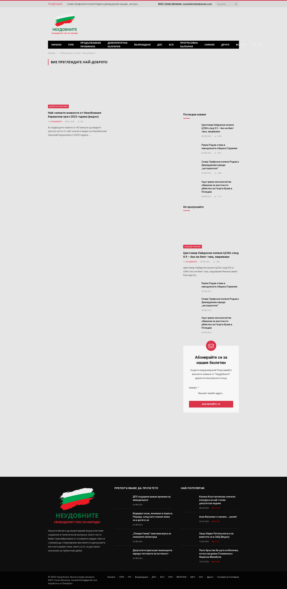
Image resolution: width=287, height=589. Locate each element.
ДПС (159, 44)
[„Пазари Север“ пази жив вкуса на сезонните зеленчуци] (122, 537)
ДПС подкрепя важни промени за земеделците (152, 498)
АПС (201, 577)
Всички (241, 44)
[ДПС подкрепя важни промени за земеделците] (122, 500)
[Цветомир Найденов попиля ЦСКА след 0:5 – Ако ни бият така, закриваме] (190, 128)
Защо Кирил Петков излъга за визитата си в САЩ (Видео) (216, 535)
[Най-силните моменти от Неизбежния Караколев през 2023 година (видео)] (78, 90)
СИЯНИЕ (209, 44)
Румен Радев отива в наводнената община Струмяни (219, 147)
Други (225, 44)
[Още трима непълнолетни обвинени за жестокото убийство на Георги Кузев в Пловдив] (190, 185)
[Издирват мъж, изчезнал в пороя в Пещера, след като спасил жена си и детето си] (122, 517)
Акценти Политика (58, 106)
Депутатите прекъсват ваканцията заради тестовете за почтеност (152, 552)
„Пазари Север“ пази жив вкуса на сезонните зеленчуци (152, 535)
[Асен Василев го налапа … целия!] (188, 520)
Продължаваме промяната (90, 45)
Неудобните (56, 122)
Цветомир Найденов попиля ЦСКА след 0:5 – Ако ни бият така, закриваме (217, 128)
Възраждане (142, 44)
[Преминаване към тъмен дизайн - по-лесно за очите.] (254, 45)
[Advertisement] (196, 23)
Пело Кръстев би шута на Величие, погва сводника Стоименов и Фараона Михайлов (219, 553)
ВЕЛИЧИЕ (182, 577)
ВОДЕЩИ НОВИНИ (193, 247)
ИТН (170, 577)
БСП (171, 44)
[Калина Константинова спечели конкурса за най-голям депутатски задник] (188, 500)
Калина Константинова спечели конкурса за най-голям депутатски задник (217, 500)
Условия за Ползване (228, 577)
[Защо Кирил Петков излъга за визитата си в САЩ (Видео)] (188, 537)
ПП (129, 577)
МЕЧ (192, 577)
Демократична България (118, 45)
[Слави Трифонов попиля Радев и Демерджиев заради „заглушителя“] (190, 165)
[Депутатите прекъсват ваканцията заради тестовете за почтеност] (122, 554)
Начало (56, 44)
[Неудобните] (64, 24)
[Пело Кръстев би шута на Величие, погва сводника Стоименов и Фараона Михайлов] (188, 554)
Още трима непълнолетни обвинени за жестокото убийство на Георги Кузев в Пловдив (216, 187)
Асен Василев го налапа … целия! (218, 516)
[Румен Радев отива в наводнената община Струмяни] (190, 148)
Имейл (194, 387)
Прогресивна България (189, 45)
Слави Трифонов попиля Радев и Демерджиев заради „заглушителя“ (104, 4)
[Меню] (260, 45)
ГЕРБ (71, 44)
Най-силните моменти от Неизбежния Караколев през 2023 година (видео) (74, 114)
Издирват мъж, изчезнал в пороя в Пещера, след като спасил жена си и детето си (152, 516)
